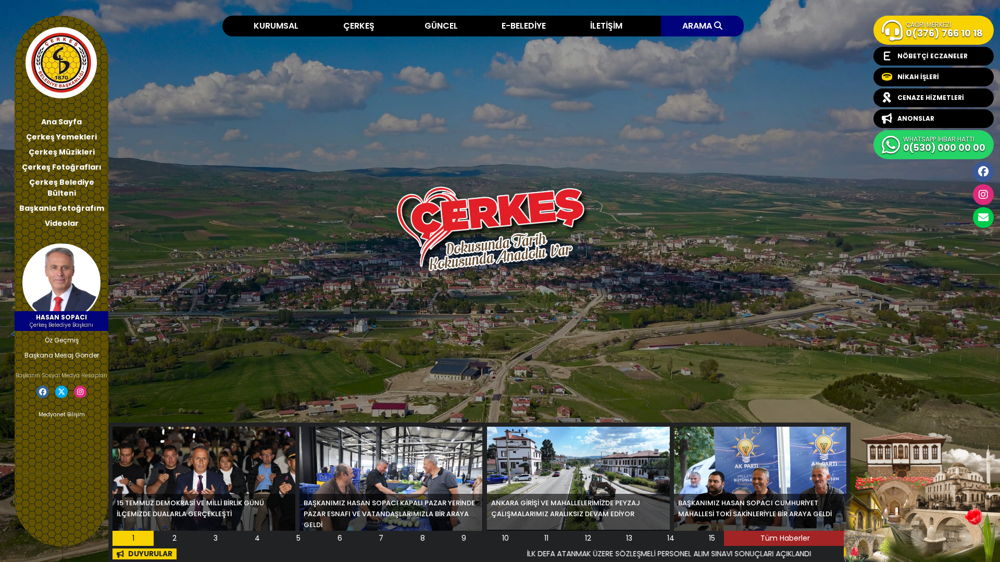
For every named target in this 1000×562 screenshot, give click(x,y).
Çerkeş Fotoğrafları (62, 167)
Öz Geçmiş (62, 340)
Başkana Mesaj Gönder (61, 355)
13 (629, 538)
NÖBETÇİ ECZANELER (932, 56)
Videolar (62, 223)
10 (505, 538)
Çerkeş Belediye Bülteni (61, 187)
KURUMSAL (276, 26)
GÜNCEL (441, 26)
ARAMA (698, 26)
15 (712, 538)
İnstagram (983, 194)
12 (588, 538)
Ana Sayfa (61, 122)
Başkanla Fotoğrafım (61, 208)
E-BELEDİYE (524, 26)
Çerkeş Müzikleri (62, 152)
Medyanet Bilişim (62, 414)
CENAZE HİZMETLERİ (930, 97)
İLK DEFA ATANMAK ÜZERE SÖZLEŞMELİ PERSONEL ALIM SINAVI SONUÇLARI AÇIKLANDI (606, 553)
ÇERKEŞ (358, 26)
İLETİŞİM (606, 26)
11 (546, 538)
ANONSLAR (915, 118)
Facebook (983, 171)
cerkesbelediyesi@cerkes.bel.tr (983, 217)
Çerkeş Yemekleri (61, 137)
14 (670, 538)
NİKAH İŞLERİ (918, 76)
